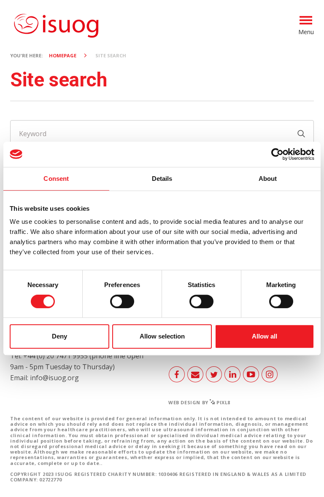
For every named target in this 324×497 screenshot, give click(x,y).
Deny (59, 336)
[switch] (122, 305)
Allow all (264, 336)
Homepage (62, 55)
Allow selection (162, 336)
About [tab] (268, 178)
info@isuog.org (54, 377)
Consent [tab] (56, 178)
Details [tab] (162, 178)
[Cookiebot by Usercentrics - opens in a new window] (277, 154)
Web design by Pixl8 (199, 402)
